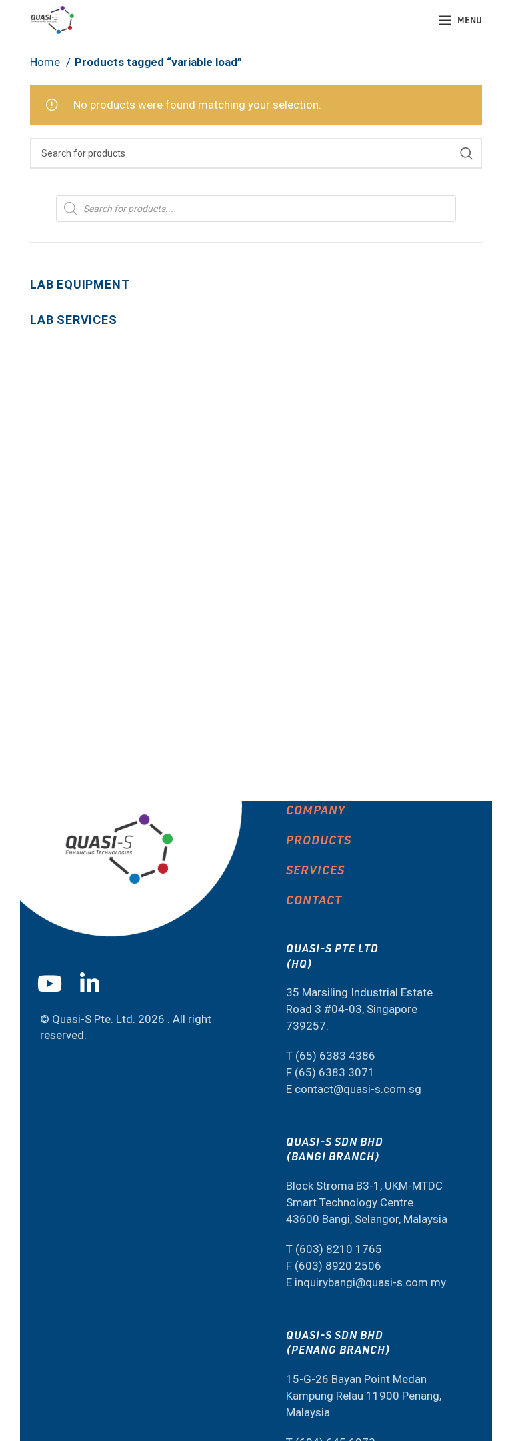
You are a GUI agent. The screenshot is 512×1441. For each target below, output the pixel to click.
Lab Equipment (79, 284)
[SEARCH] (466, 153)
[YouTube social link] (54, 983)
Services (315, 869)
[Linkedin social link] (94, 983)
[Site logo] (52, 18)
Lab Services (73, 320)
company (315, 809)
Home (46, 62)
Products (318, 839)
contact (314, 899)
